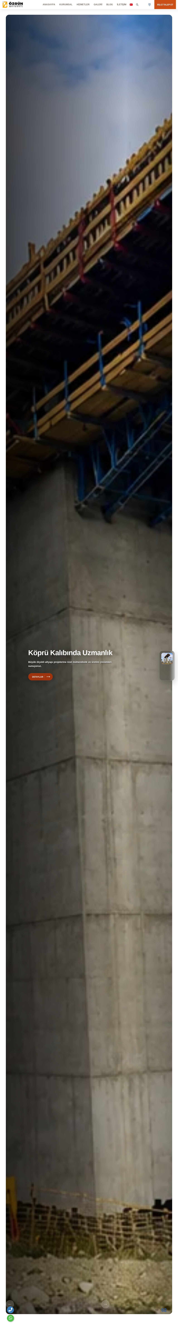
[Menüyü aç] (149, 4)
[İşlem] (13, 4)
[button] (131, 5)
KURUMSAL (65, 4)
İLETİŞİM (121, 4)
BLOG (109, 4)
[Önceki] (10, 1304)
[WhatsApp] (10, 1318)
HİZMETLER (83, 4)
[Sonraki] (105, 1304)
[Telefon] (10, 1309)
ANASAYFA (49, 4)
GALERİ (98, 4)
